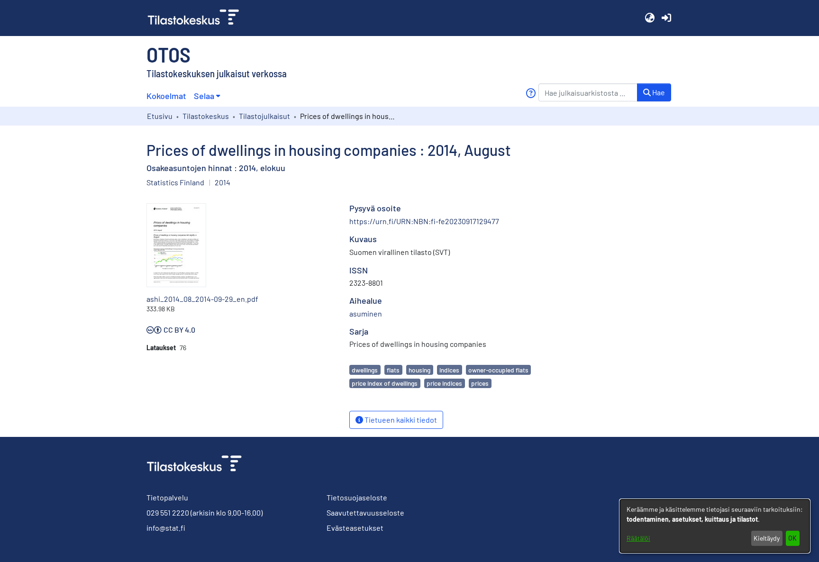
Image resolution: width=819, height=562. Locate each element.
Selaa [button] (204, 96)
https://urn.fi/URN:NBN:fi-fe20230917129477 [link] (424, 221)
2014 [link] (222, 182)
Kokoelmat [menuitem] (166, 96)
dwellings (365, 370)
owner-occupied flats (498, 370)
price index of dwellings (385, 383)
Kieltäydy (767, 538)
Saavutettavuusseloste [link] (365, 512)
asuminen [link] (365, 313)
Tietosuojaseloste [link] (357, 497)
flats (393, 370)
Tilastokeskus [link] (205, 115)
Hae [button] (658, 92)
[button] (649, 18)
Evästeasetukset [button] (355, 527)
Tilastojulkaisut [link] (264, 115)
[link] (197, 18)
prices (480, 383)
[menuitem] (207, 96)
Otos (168, 54)
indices (449, 370)
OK (792, 538)
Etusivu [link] (160, 115)
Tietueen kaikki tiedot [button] (400, 419)
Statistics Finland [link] (175, 182)
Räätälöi (638, 538)
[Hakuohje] (531, 93)
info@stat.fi (165, 527)
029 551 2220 (167, 512)
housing (419, 370)
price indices (444, 383)
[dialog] (715, 526)
